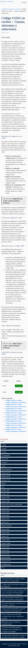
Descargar (19, 386)
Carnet (4, 448)
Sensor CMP (6, 501)
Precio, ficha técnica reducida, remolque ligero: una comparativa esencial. (13, 616)
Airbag (4, 445)
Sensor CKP (5, 497)
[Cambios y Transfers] (8, 2)
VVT (3, 568)
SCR (3, 487)
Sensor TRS (5, 550)
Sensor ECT (5, 508)
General (4, 462)
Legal (3, 466)
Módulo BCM (6, 473)
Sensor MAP (5, 533)
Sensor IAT (5, 522)
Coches (17, 9)
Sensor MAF (5, 529)
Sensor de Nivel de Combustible (12, 504)
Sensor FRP (5, 515)
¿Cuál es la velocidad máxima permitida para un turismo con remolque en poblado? (12, 630)
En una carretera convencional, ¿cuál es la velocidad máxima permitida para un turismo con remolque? (14, 592)
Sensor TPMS (6, 543)
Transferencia (6, 564)
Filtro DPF (5, 459)
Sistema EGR (6, 557)
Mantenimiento (7, 469)
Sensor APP (5, 494)
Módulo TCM (6, 480)
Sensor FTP (5, 518)
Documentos (6, 455)
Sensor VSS (5, 554)
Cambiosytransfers (7, 9)
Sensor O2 (5, 536)
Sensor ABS (5, 490)
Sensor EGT (5, 511)
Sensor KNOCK (6, 526)
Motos (4, 483)
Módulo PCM (6, 476)
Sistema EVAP (6, 561)
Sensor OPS (5, 540)
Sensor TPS (5, 547)
